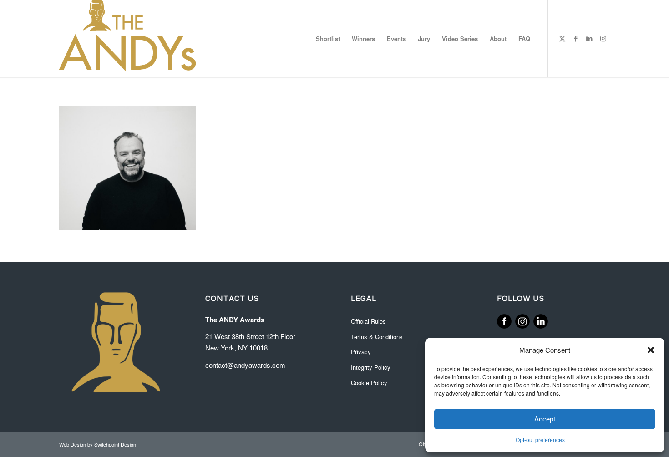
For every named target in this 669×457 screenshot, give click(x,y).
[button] (650, 350)
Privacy (361, 351)
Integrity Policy (371, 367)
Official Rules (368, 321)
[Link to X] (562, 38)
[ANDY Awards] (127, 38)
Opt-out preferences (540, 439)
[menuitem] (328, 38)
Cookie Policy (369, 382)
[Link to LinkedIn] (589, 38)
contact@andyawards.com (245, 365)
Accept (544, 419)
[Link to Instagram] (603, 38)
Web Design (73, 444)
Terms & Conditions (377, 336)
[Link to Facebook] (576, 38)
